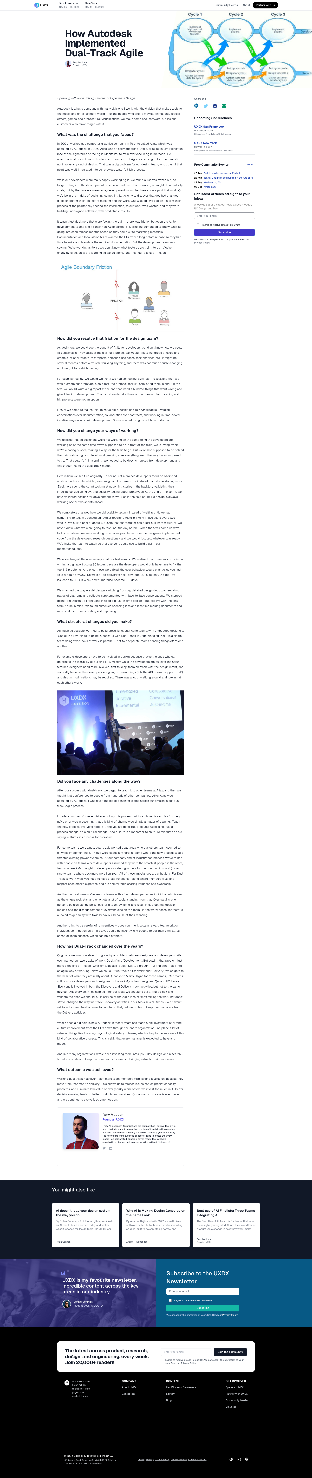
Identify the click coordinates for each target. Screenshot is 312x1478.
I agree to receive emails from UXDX (221, 225)
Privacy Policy (188, 1363)
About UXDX (129, 1387)
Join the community (230, 1351)
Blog (169, 1400)
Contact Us (128, 1393)
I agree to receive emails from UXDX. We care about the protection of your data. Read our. (204, 1362)
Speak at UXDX (235, 1387)
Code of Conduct (197, 1459)
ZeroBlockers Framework (181, 1387)
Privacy (150, 1459)
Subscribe (224, 232)
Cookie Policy (162, 1459)
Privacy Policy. (202, 242)
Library (170, 1393)
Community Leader (237, 1400)
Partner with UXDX (237, 1393)
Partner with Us (265, 5)
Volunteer (231, 1406)
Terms (141, 1459)
